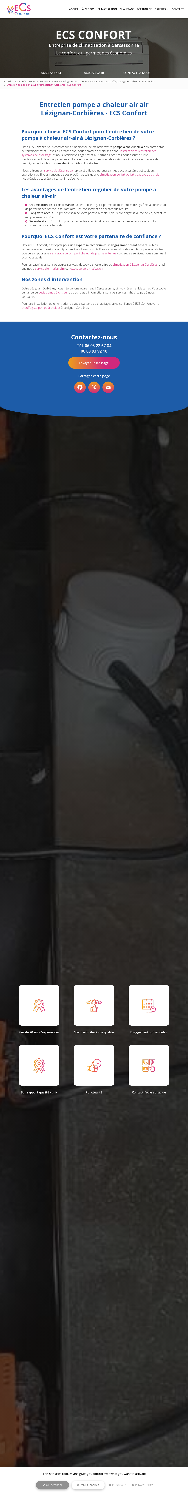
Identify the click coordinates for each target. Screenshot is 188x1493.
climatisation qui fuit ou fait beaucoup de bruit (129, 174)
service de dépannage (58, 170)
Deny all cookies (89, 1485)
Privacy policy (144, 1485)
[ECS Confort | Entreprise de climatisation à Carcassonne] (19, 9)
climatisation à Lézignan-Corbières (135, 264)
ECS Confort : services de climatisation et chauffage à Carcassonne (51, 81)
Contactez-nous (136, 73)
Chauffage (127, 9)
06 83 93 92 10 (94, 73)
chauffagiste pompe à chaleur (40, 308)
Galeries (160, 9)
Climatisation (107, 9)
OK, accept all (53, 1485)
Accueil (74, 9)
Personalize (119, 1485)
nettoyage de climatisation (86, 269)
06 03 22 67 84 (51, 73)
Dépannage (144, 9)
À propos (88, 9)
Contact (178, 9)
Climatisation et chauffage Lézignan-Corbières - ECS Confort (122, 81)
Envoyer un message (94, 363)
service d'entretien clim (50, 269)
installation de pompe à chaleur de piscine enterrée (83, 253)
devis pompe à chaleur (53, 292)
